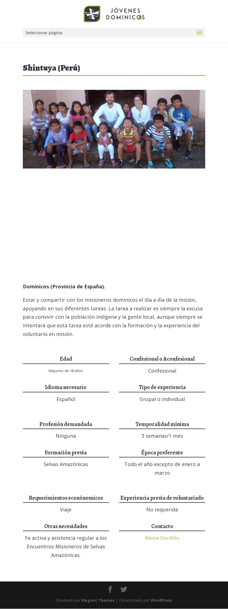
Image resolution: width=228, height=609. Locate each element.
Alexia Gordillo (162, 537)
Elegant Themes (98, 600)
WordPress (161, 600)
